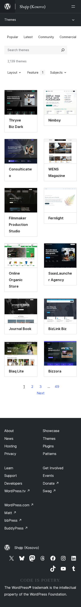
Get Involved (53, 468)
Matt (10, 513)
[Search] (63, 50)
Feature (35, 72)
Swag (49, 491)
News (8, 438)
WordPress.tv (17, 491)
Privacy (10, 454)
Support (10, 475)
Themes (10, 19)
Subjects (56, 72)
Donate (51, 483)
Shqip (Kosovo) (26, 547)
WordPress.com (19, 505)
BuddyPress (16, 528)
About (9, 431)
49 (57, 386)
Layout (12, 72)
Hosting (10, 446)
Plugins (48, 446)
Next (40, 393)
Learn (8, 468)
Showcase (51, 431)
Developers (13, 483)
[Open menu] (74, 6)
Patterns (49, 454)
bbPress (13, 520)
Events (48, 475)
